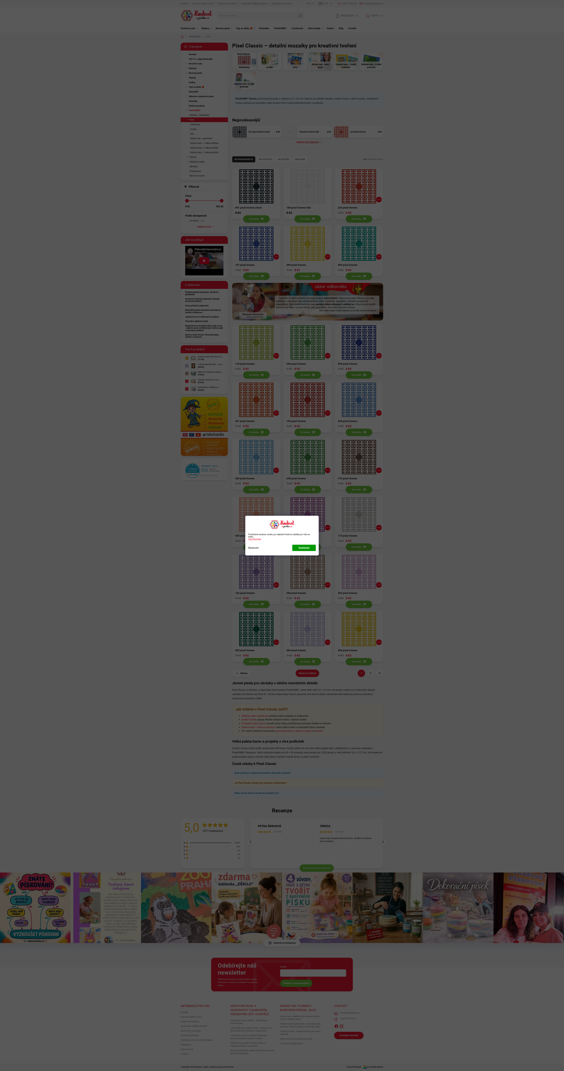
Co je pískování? (311, 517)
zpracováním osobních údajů (309, 563)
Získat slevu (300, 556)
